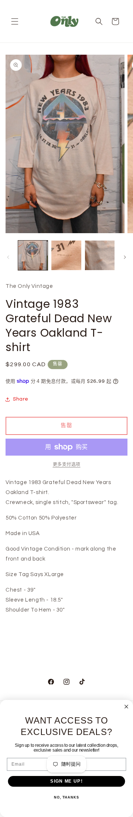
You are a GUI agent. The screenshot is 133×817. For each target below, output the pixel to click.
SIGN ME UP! (66, 781)
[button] (15, 21)
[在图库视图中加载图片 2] (66, 255)
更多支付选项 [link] (67, 464)
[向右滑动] (125, 257)
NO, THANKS (66, 797)
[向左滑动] (8, 257)
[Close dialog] (126, 706)
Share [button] (20, 399)
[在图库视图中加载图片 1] (33, 255)
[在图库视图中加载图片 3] (100, 255)
